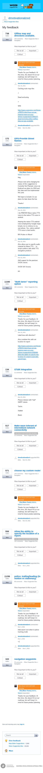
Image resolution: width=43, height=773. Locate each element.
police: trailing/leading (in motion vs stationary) (27, 577)
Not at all (21, 51)
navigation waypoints (25, 659)
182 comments (18, 287)
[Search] (36, 735)
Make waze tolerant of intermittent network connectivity (25, 427)
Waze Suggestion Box (31, 38)
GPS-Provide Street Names (24, 139)
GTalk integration (23, 369)
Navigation (17, 40)
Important (33, 51)
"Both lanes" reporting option (26, 283)
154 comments (18, 38)
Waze (11, 751)
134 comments (18, 473)
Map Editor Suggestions (17, 743)
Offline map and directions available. (24, 34)
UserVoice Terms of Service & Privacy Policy (29, 765)
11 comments (18, 372)
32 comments (18, 144)
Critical (21, 54)
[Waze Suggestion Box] (21, 6)
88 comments (18, 581)
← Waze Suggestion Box (10, 22)
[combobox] (20, 735)
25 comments (18, 662)
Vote (7, 39)
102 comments (18, 541)
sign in (22, 724)
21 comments (18, 435)
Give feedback (15, 741)
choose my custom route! (27, 470)
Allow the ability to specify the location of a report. (26, 533)
